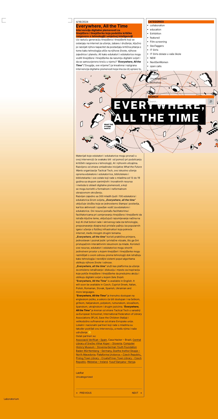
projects (154, 74)
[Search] (211, 101)
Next (135, 392)
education (155, 29)
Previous (86, 392)
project (154, 70)
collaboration (157, 25)
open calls (156, 66)
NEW (152, 58)
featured (155, 37)
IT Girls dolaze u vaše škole (165, 54)
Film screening (158, 41)
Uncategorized (84, 376)
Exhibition (155, 33)
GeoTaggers (157, 45)
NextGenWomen (159, 62)
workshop (155, 82)
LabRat (80, 372)
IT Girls (154, 49)
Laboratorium (11, 398)
